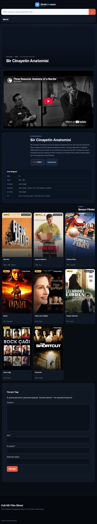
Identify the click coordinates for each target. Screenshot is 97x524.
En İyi (23, 196)
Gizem (27, 196)
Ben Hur (6, 259)
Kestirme (38, 372)
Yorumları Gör (51, 162)
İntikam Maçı (71, 259)
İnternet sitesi (13, 457)
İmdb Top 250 (39, 196)
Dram (16, 56)
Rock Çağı (7, 372)
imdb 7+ (32, 196)
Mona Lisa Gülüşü (41, 316)
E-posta (11, 446)
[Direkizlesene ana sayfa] (48, 5)
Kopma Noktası (40, 259)
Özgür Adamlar (72, 316)
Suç (44, 196)
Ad (9, 435)
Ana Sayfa (9, 56)
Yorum (10, 402)
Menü (5, 19)
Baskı (5, 316)
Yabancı (48, 196)
